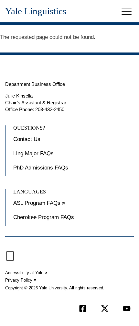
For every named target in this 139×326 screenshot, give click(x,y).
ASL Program (59, 206)
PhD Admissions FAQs (40, 168)
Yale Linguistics (35, 11)
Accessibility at (26, 272)
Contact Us (26, 139)
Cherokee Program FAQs (43, 217)
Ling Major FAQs (33, 153)
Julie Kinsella (19, 96)
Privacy (21, 280)
